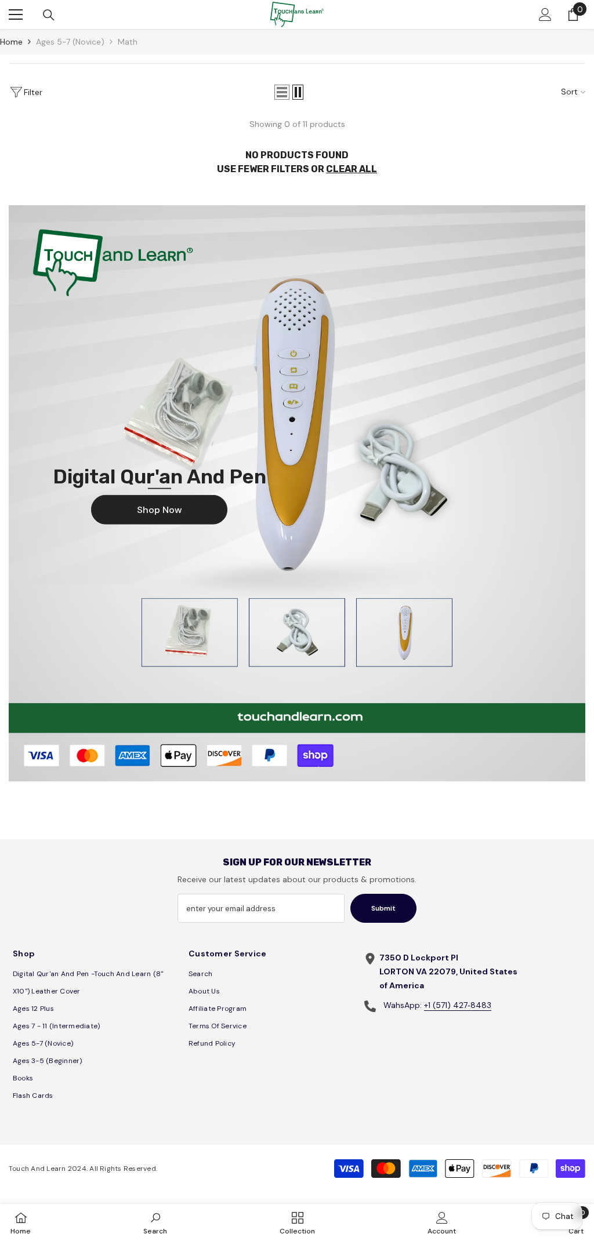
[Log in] (545, 14)
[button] (281, 92)
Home (11, 42)
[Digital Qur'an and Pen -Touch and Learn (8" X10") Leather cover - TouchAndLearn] (297, 493)
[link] (155, 1222)
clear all (351, 168)
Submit (383, 908)
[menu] (16, 14)
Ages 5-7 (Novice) (70, 42)
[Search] (49, 15)
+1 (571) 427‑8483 (457, 1005)
